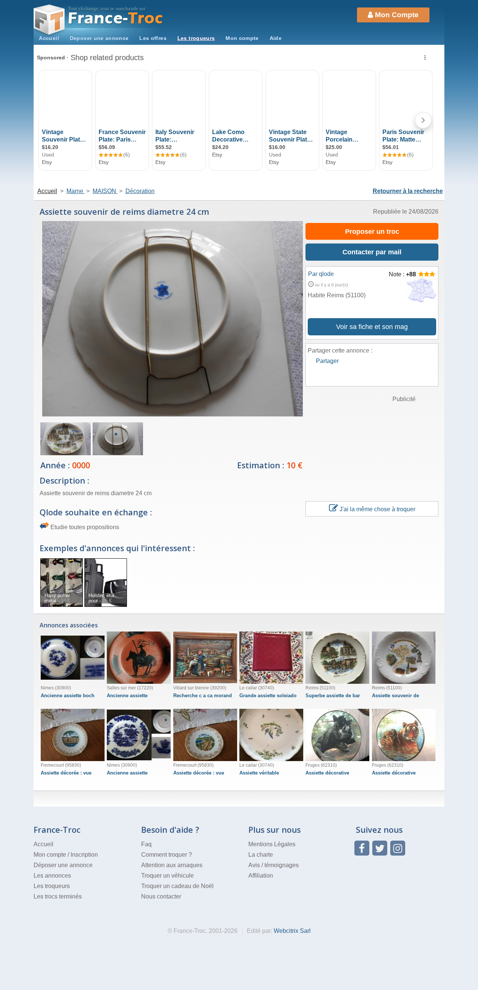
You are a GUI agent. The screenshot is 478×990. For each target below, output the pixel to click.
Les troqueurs (196, 38)
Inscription (84, 854)
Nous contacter (161, 896)
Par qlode (321, 274)
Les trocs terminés (58, 896)
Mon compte (242, 38)
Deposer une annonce (99, 38)
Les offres (153, 38)
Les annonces (52, 875)
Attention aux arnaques (171, 865)
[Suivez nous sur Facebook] (361, 848)
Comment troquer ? (166, 854)
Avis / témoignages (273, 865)
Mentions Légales (271, 844)
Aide (276, 38)
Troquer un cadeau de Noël (177, 886)
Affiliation (260, 875)
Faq (146, 844)
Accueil (49, 38)
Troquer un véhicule (167, 875)
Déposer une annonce (63, 865)
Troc (116, 18)
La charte (260, 854)
